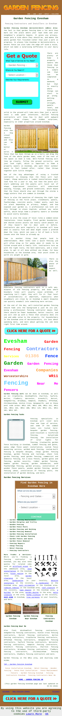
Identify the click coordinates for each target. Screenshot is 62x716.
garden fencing (51, 305)
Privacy (56, 691)
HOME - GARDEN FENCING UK (31, 680)
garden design (32, 592)
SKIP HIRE (8, 597)
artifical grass (20, 566)
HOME (28, 14)
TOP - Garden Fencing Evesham (18, 664)
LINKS (34, 14)
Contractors (9, 227)
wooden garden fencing (38, 468)
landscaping (17, 580)
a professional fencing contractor (28, 310)
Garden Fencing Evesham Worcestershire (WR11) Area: (31, 28)
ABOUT (40, 14)
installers (33, 186)
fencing (49, 241)
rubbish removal (11, 588)
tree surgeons (33, 597)
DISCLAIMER (55, 14)
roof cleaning (48, 588)
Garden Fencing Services (17, 477)
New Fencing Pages (21, 691)
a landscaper (42, 583)
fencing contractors (25, 287)
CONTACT (46, 14)
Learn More (34, 714)
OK (46, 714)
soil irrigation (27, 585)
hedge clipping (34, 595)
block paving (17, 573)
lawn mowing (25, 590)
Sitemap (6, 691)
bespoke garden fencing (43, 430)
